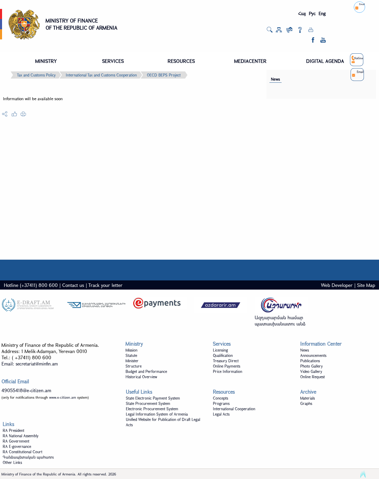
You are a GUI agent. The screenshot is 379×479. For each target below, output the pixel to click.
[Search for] (269, 31)
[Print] (310, 31)
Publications (310, 360)
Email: (29, 363)
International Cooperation (234, 408)
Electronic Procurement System (152, 408)
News (275, 79)
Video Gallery (311, 371)
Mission (131, 350)
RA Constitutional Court (22, 451)
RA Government (16, 441)
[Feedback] (289, 31)
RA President (13, 430)
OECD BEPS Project (164, 75)
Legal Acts (221, 414)
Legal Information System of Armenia (157, 414)
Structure (134, 366)
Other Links (12, 462)
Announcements (313, 355)
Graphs (306, 403)
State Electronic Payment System (153, 398)
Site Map (366, 285)
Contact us (73, 285)
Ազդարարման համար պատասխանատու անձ (280, 320)
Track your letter (105, 285)
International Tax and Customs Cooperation (101, 75)
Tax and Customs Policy (36, 75)
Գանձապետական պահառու (28, 457)
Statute (131, 355)
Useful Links (139, 391)
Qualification (223, 355)
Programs (221, 403)
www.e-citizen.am (62, 397)
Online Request (312, 376)
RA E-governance (17, 446)
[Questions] (300, 31)
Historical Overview (141, 376)
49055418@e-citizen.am (26, 390)
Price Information (227, 371)
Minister (132, 360)
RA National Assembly (20, 435)
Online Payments (226, 366)
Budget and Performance (146, 371)
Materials (307, 398)
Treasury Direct (226, 360)
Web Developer (337, 285)
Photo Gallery (311, 366)
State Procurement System (148, 403)
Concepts (220, 398)
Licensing (220, 350)
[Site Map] (278, 31)
